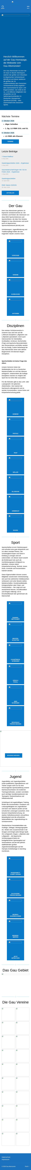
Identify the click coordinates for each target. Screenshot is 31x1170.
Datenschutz (6, 1157)
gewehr (15, 414)
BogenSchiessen (13, 755)
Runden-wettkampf (15, 618)
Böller (15, 472)
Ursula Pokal (15, 681)
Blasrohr (15, 491)
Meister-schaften (15, 639)
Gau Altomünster (11, 1166)
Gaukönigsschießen (8, 178)
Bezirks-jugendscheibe (15, 915)
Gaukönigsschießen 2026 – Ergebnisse (15, 163)
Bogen (15, 530)
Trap (15, 453)
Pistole (15, 433)
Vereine (15, 274)
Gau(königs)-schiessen (15, 660)
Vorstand (15, 255)
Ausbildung (15, 294)
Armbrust (15, 511)
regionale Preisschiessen (15, 723)
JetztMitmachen (16, 957)
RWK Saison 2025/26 (9, 185)
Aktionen (15, 313)
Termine (10, 141)
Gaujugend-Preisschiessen (15, 894)
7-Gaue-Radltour (7, 156)
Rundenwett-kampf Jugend (15, 873)
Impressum (5, 1159)
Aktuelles (10, 193)
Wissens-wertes (15, 936)
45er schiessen (15, 702)
